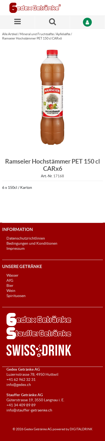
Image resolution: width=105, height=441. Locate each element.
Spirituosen (16, 296)
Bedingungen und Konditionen (31, 243)
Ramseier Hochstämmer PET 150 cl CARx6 (32, 38)
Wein (10, 290)
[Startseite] (35, 8)
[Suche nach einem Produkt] (52, 22)
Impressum (15, 248)
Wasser (12, 275)
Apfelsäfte (63, 34)
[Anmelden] (87, 22)
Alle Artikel (10, 34)
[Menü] (17, 22)
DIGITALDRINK (81, 429)
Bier (9, 285)
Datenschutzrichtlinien (25, 238)
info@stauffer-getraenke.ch (29, 410)
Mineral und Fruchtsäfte (37, 34)
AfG (9, 280)
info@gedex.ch (18, 384)
